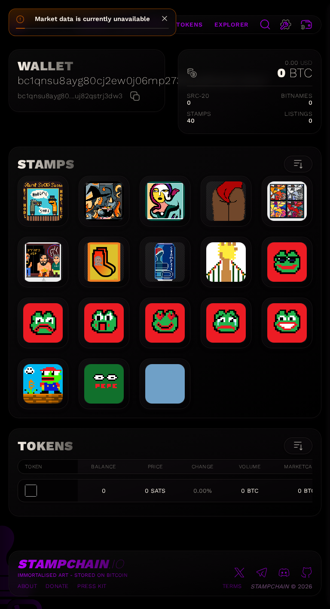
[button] (18, 25)
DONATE (57, 586)
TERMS (232, 586)
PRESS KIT (92, 586)
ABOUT (27, 586)
